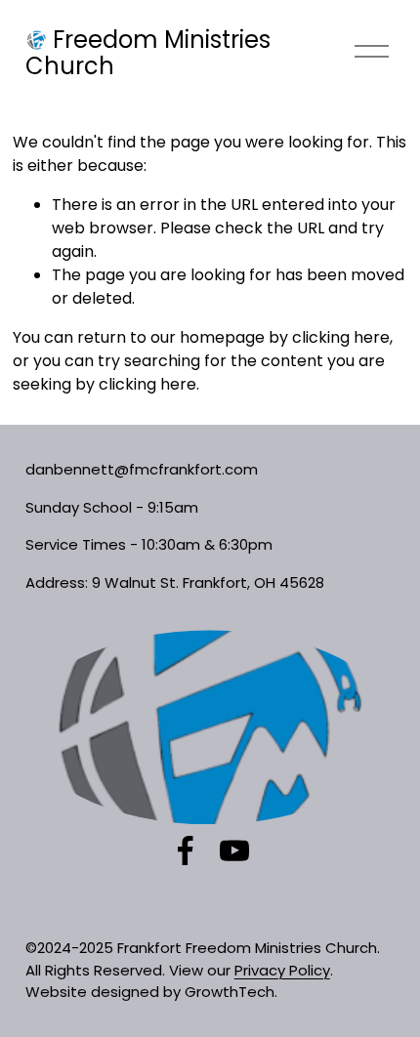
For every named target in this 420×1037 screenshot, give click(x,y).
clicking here (341, 337)
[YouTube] (234, 850)
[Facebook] (185, 850)
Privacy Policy (282, 970)
